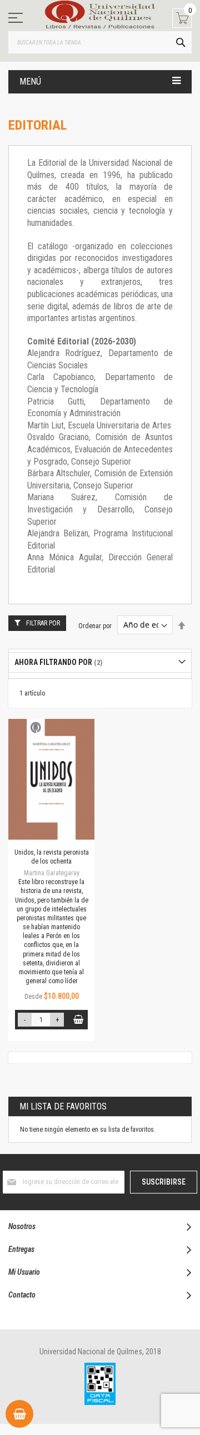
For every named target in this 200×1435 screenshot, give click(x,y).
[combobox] (100, 42)
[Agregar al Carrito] (78, 1019)
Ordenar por (95, 625)
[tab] (100, 662)
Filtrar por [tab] (43, 623)
